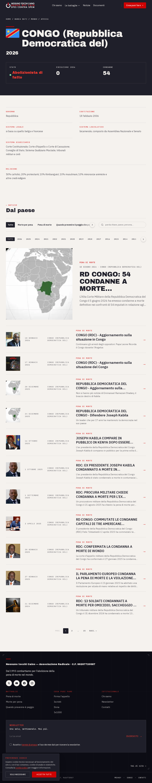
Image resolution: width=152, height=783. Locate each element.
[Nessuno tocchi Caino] (20, 5)
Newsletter (108, 701)
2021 (63, 239)
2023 (46, 239)
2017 (98, 239)
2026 (19, 239)
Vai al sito (138, 766)
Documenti (98, 5)
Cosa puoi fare (133, 5)
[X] (9, 683)
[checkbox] (11, 745)
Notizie (86, 5)
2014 (125, 239)
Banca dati (21, 19)
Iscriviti (57, 701)
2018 (90, 239)
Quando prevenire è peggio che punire (75, 224)
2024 (37, 239)
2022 (55, 239)
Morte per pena (25, 224)
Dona (56, 707)
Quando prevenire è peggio (20, 707)
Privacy (117, 778)
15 (84, 631)
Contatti (106, 707)
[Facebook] (24, 683)
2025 (28, 239)
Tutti (10, 239)
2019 (81, 239)
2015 (116, 239)
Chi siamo (57, 5)
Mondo (34, 19)
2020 (72, 239)
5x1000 (58, 712)
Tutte (10, 224)
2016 (107, 239)
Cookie (130, 778)
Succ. (93, 631)
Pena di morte (45, 224)
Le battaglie (71, 5)
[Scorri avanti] (92, 224)
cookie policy (21, 767)
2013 (134, 239)
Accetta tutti (44, 774)
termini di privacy (29, 744)
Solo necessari (18, 774)
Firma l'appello (62, 696)
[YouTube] (17, 683)
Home (8, 19)
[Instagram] (32, 683)
